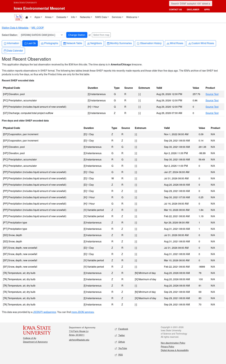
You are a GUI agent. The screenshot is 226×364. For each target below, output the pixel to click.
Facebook (123, 328)
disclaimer (193, 9)
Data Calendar (15, 50)
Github (121, 341)
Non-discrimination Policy (173, 342)
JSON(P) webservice (44, 312)
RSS (120, 354)
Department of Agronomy (35, 341)
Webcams (131, 17)
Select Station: (10, 35)
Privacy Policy (167, 346)
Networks (85, 17)
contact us (175, 9)
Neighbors (96, 43)
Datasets (61, 17)
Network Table (74, 43)
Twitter (121, 335)
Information (13, 43)
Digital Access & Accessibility (175, 350)
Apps (37, 17)
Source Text (212, 94)
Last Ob (31, 43)
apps (207, 9)
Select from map (101, 34)
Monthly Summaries (121, 43)
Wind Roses (176, 43)
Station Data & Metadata (15, 27)
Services (116, 17)
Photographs (51, 43)
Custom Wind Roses (202, 43)
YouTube (122, 348)
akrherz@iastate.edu (79, 339)
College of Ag (29, 338)
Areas (48, 17)
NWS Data (101, 17)
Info (73, 17)
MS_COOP (38, 27)
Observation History (151, 43)
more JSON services (82, 312)
